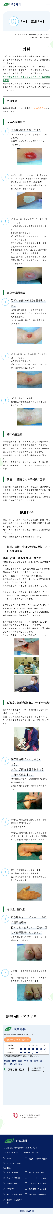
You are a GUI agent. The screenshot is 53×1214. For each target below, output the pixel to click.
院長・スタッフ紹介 (38, 1158)
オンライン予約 (14, 1163)
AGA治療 (10, 1189)
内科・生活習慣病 (13, 1178)
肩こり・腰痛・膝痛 (36, 1172)
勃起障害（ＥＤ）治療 (37, 1189)
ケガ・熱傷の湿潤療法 (37, 1194)
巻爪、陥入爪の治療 (14, 1194)
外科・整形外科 (13, 1172)
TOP (9, 1158)
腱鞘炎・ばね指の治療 (14, 1201)
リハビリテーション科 (37, 1178)
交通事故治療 (12, 1183)
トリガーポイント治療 (37, 1183)
